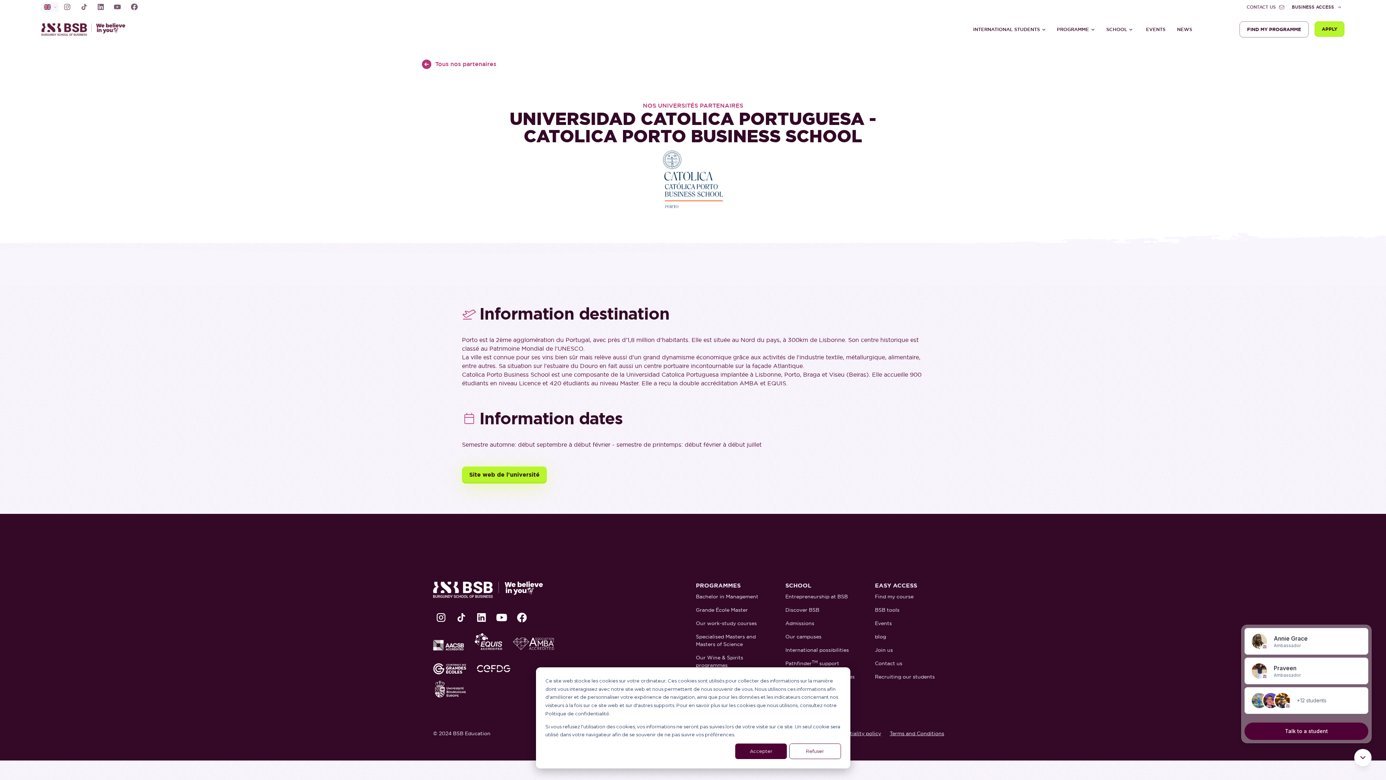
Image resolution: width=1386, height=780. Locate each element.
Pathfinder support (812, 663)
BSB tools (887, 610)
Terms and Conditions (917, 733)
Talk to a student (1306, 731)
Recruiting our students (905, 676)
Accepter (761, 751)
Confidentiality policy (854, 733)
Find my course (894, 596)
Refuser (815, 751)
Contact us (888, 663)
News (1184, 29)
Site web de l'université (504, 474)
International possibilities (817, 650)
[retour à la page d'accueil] (87, 29)
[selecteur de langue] (50, 7)
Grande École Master (722, 610)
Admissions (799, 623)
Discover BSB (802, 610)
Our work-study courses (726, 623)
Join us (884, 650)
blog (880, 636)
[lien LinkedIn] (101, 7)
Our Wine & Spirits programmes (719, 661)
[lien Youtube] (117, 7)
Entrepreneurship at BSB (816, 596)
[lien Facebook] (134, 7)
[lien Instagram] (67, 7)
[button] (1009, 29)
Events (1155, 29)
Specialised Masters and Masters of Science (726, 640)
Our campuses (803, 636)
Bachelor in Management (727, 596)
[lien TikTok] (84, 7)
